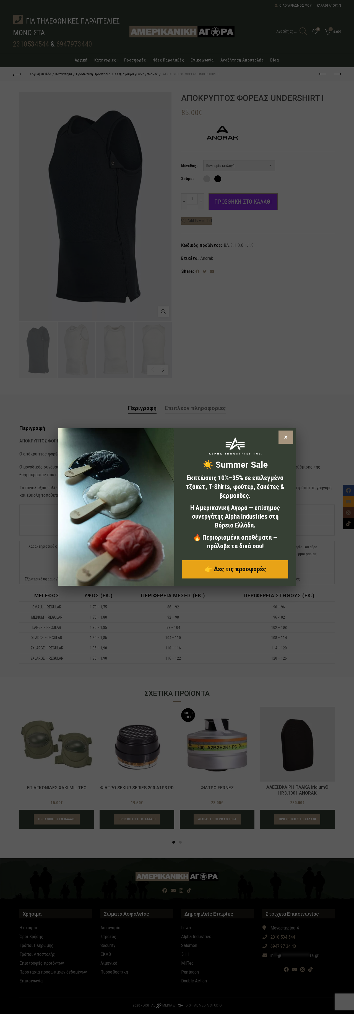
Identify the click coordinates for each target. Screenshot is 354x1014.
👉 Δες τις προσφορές (235, 569)
